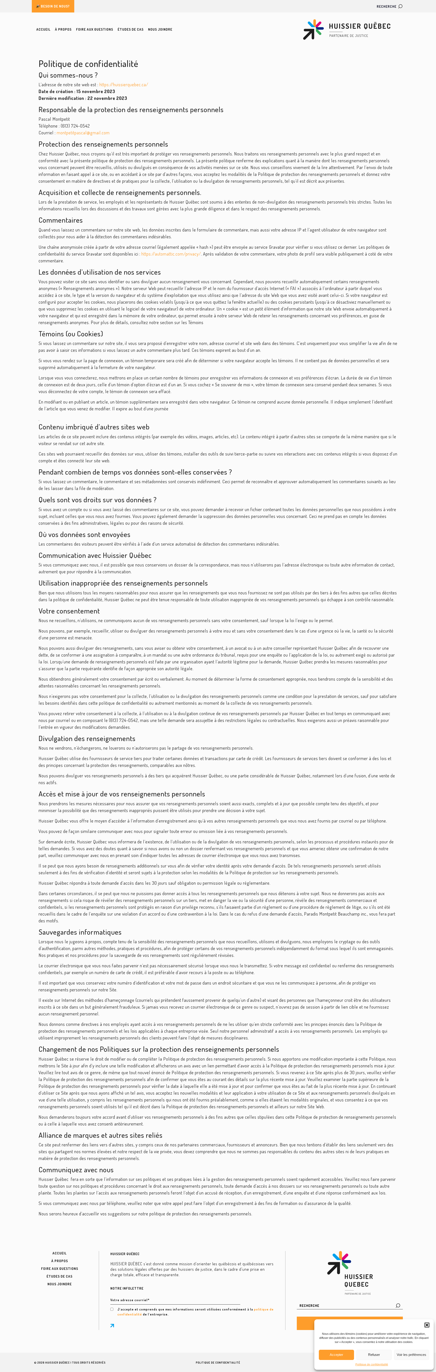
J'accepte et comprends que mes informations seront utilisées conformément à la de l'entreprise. (195, 1311)
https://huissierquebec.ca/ (123, 84)
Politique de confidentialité (371, 1364)
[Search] (398, 1305)
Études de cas (131, 29)
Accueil (43, 29)
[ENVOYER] (112, 1325)
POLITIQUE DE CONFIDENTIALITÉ (218, 1362)
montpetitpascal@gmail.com (83, 132)
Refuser (374, 1355)
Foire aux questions (94, 29)
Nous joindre (160, 29)
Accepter (336, 1355)
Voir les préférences (411, 1355)
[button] (427, 1325)
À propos (63, 29)
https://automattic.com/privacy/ (171, 254)
